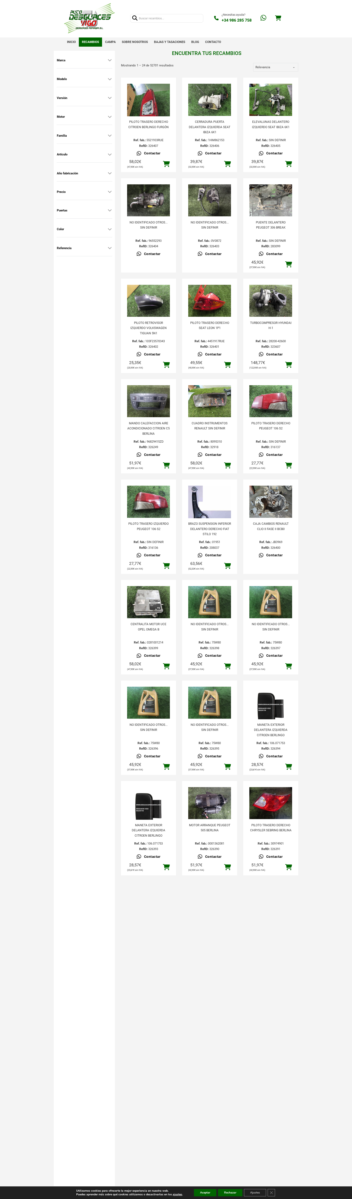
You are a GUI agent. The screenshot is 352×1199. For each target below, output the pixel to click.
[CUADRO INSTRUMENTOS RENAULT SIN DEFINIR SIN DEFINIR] (209, 401)
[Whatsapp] (263, 18)
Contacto (213, 42)
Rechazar (230, 1193)
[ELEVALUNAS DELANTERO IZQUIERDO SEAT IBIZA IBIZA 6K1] (270, 100)
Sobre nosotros (135, 42)
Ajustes (255, 1193)
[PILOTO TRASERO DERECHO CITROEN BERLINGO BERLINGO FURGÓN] (148, 112)
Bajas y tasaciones (169, 42)
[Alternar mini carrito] (278, 18)
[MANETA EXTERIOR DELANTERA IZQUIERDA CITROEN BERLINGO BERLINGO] (270, 708)
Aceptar (205, 1193)
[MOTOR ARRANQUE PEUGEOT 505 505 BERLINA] (209, 803)
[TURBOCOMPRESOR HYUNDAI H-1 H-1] (270, 301)
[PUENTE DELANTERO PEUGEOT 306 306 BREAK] (270, 200)
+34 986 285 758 (237, 20)
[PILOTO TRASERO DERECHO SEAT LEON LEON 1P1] (209, 301)
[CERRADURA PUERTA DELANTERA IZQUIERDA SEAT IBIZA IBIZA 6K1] (209, 100)
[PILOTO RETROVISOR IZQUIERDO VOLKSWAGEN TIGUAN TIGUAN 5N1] (148, 301)
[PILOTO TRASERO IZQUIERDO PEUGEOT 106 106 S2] (148, 502)
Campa (110, 42)
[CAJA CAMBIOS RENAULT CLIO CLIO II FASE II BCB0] (270, 502)
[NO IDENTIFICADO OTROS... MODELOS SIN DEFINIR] (148, 200)
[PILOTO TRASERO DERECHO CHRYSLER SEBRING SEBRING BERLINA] (270, 803)
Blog (195, 42)
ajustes (177, 1194)
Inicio (71, 42)
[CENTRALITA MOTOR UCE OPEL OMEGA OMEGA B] (148, 602)
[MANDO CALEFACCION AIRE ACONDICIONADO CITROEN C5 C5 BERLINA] (148, 401)
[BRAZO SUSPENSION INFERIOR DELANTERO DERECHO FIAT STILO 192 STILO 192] (209, 507)
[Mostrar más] (110, 60)
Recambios (90, 42)
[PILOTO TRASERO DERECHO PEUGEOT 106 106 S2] (270, 401)
